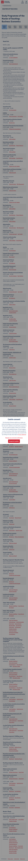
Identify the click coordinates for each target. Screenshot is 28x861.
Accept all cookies (14, 441)
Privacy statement (22, 434)
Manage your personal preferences (14, 437)
